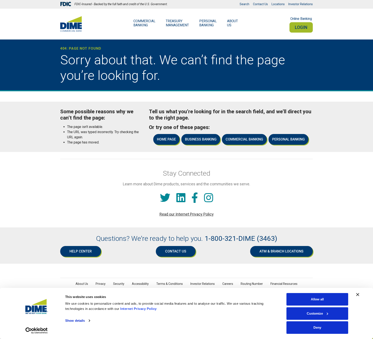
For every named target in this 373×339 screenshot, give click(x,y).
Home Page (166, 139)
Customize (315, 313)
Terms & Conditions (169, 283)
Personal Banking (208, 23)
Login (301, 27)
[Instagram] (208, 198)
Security (118, 283)
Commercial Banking (144, 23)
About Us (232, 23)
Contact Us (260, 4)
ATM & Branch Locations (281, 251)
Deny (317, 327)
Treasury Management (177, 23)
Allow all (317, 299)
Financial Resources (283, 283)
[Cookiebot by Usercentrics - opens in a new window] (36, 330)
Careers (227, 283)
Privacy (101, 283)
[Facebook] (194, 198)
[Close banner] (357, 294)
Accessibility (140, 283)
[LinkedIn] (180, 198)
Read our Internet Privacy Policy (187, 214)
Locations (278, 4)
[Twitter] (165, 198)
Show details (75, 320)
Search (244, 4)
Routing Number (252, 283)
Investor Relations (300, 4)
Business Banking (201, 139)
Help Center (81, 251)
